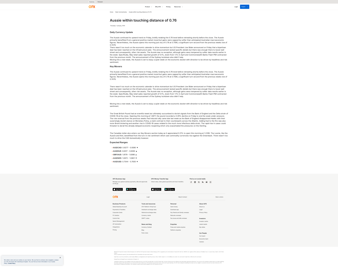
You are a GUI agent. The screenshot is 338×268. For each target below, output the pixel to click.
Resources (177, 6)
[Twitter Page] (198, 182)
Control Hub (116, 218)
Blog (143, 230)
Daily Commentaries (121, 12)
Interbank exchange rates (149, 209)
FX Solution (116, 215)
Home (111, 12)
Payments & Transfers (119, 209)
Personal (100, 2)
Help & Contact (182, 197)
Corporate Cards (117, 212)
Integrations (116, 227)
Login (148, 197)
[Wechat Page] (202, 182)
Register (243, 6)
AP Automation (117, 224)
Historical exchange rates (149, 212)
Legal (200, 209)
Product (147, 6)
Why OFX (158, 6)
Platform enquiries (175, 230)
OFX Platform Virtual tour (149, 206)
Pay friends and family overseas (179, 212)
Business (91, 2)
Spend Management (118, 221)
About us (201, 206)
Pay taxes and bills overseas (178, 218)
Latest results (203, 224)
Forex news (145, 233)
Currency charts (146, 215)
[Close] (60, 257)
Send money (174, 206)
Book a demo (219, 197)
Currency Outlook (147, 227)
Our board (202, 236)
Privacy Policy (203, 212)
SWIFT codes (145, 218)
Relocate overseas (175, 215)
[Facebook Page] (191, 182)
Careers (201, 241)
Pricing (168, 6)
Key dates (202, 227)
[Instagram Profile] (210, 182)
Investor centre (203, 221)
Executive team (203, 239)
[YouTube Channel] (206, 182)
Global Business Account (120, 206)
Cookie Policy (11, 263)
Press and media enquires (177, 227)
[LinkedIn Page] (195, 182)
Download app (174, 209)
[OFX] (92, 6)
